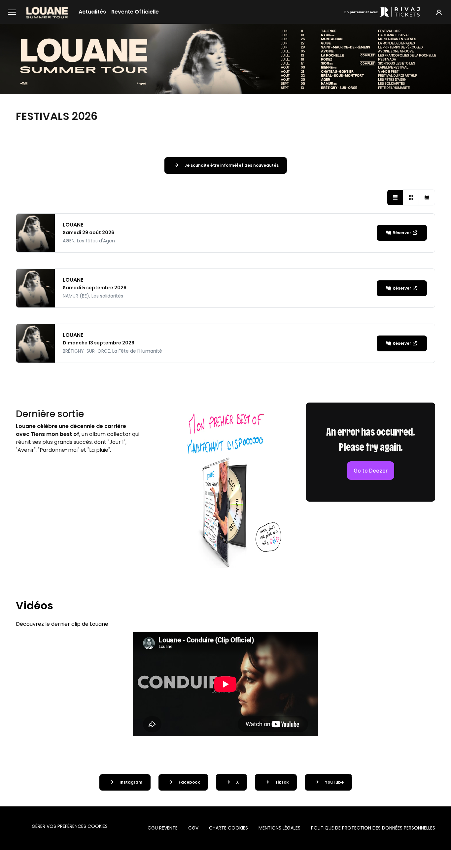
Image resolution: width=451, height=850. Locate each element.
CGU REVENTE (163, 828)
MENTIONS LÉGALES (279, 828)
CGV (193, 828)
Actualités (92, 12)
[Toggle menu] (12, 12)
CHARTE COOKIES (228, 828)
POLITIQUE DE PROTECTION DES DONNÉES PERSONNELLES (373, 828)
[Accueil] (47, 12)
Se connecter (439, 12)
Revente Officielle (135, 12)
